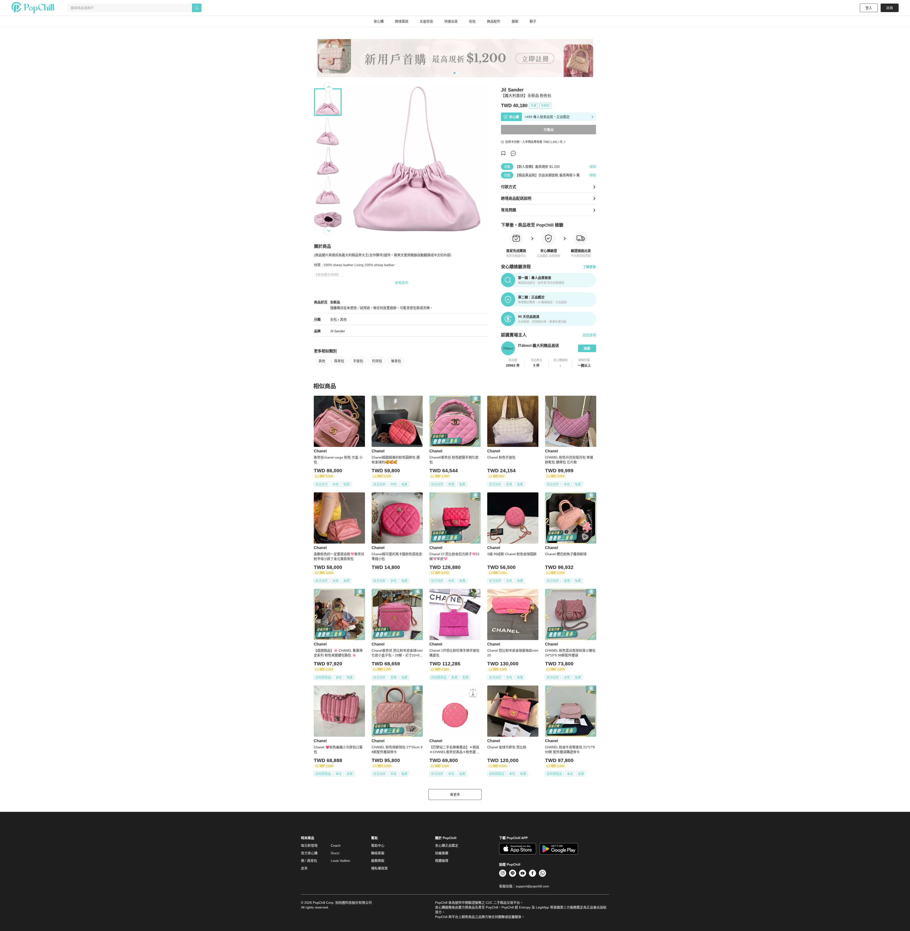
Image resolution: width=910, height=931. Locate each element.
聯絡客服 (377, 853)
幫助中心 (377, 845)
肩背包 (339, 361)
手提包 (358, 361)
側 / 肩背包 (309, 861)
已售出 (549, 130)
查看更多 (401, 283)
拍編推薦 (441, 853)
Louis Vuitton (340, 861)
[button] (513, 363)
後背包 (396, 361)
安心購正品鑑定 (446, 845)
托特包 (377, 361)
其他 (343, 319)
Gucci (335, 853)
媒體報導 (441, 861)
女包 (333, 319)
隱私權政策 (379, 868)
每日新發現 (309, 845)
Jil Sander (337, 331)
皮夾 (304, 868)
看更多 (455, 794)
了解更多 (589, 267)
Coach (336, 845)
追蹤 (587, 348)
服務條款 (377, 861)
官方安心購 (309, 853)
